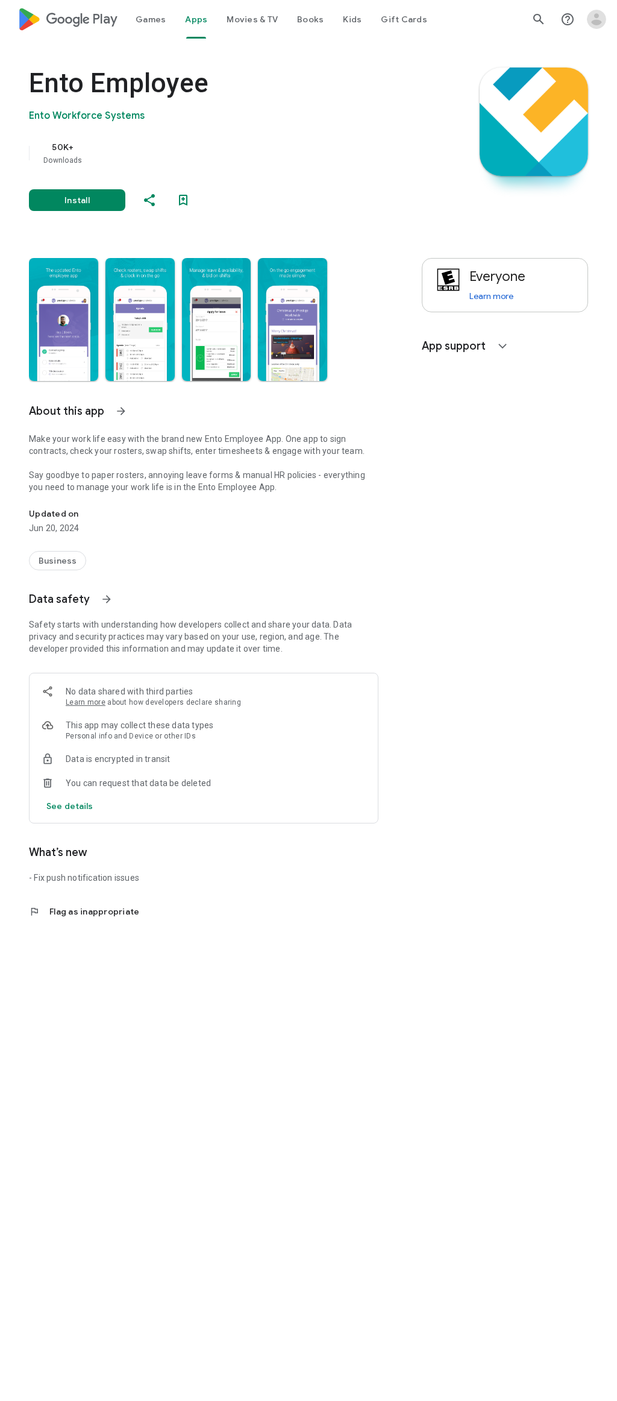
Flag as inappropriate (84, 911)
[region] (220, 153)
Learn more (85, 702)
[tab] (150, 19)
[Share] (149, 200)
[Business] (57, 561)
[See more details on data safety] (70, 806)
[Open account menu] (596, 19)
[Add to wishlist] (183, 200)
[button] (63, 319)
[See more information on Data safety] (106, 599)
